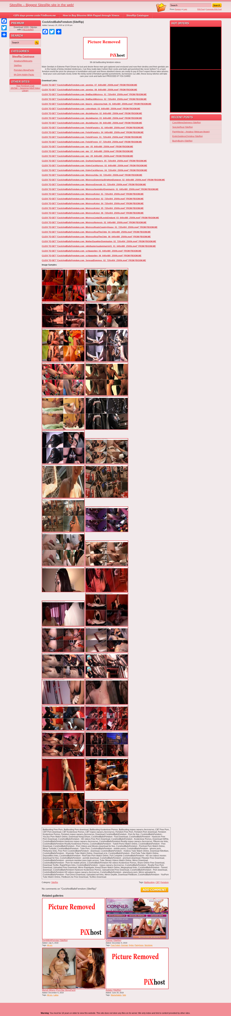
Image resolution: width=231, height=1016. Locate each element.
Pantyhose (139, 945)
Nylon (131, 945)
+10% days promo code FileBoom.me (34, 15)
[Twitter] (4, 27)
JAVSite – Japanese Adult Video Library (25, 89)
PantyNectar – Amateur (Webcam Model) (191, 132)
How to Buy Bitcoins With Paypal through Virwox (91, 15)
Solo (124, 995)
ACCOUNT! (28, 29)
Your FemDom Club (25, 86)
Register (178, 9)
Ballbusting (149, 882)
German (124, 945)
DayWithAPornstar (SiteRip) (55, 940)
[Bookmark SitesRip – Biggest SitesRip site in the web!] (161, 11)
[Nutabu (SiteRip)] (137, 968)
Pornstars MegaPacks (24, 70)
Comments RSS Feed (214, 9)
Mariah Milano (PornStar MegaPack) (59, 990)
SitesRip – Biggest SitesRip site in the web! (41, 5)
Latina (55, 995)
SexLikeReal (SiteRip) (182, 127)
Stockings (148, 945)
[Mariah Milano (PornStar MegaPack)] (73, 968)
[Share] (4, 34)
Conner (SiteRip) (113, 940)
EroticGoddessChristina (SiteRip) (187, 136)
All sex (49, 945)
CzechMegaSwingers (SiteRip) (186, 122)
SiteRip (54, 882)
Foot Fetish (115, 945)
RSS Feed (201, 9)
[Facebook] (4, 21)
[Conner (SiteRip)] (137, 918)
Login (185, 9)
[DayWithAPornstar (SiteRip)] (73, 918)
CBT (157, 882)
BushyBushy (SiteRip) (182, 141)
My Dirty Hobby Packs (24, 74)
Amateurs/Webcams (23, 61)
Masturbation (116, 995)
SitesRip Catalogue (137, 15)
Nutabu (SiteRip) (113, 990)
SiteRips (18, 65)
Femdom (164, 882)
